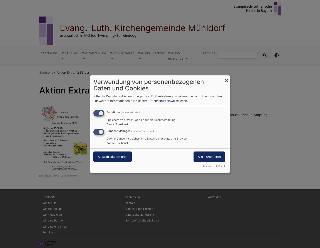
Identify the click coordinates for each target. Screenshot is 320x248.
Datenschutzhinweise (163, 101)
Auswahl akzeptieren (112, 156)
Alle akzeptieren (209, 156)
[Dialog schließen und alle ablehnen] (226, 78)
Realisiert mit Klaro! (213, 166)
